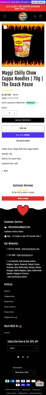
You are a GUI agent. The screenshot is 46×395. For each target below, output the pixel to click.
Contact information (36, 393)
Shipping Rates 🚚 (10, 317)
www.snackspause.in (25, 255)
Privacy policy (37, 389)
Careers (7, 333)
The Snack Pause (15, 389)
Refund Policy (9, 301)
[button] (4, 16)
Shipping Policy (9, 296)
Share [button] (6, 171)
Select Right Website (38, 2)
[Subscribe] (35, 348)
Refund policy (26, 389)
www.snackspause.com (30, 249)
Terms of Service (10, 307)
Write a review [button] (23, 198)
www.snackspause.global (17, 277)
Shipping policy (23, 393)
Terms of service (11, 393)
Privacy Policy (9, 312)
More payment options (23, 140)
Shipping (4, 98)
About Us (7, 291)
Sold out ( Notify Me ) (23, 120)
